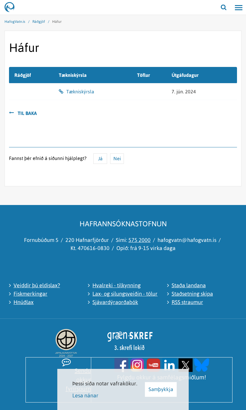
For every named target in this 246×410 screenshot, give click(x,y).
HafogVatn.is (14, 22)
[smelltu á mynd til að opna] (121, 364)
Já (100, 158)
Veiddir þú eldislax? (37, 285)
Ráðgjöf (38, 22)
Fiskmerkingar (30, 294)
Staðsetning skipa (192, 294)
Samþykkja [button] (160, 389)
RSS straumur (187, 302)
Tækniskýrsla (80, 91)
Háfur (57, 22)
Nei (117, 158)
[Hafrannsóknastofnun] (12, 7)
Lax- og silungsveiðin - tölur (125, 294)
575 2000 (139, 240)
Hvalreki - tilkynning (116, 285)
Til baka (27, 113)
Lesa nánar (85, 395)
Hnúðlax (24, 302)
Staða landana (189, 285)
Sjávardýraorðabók (115, 302)
